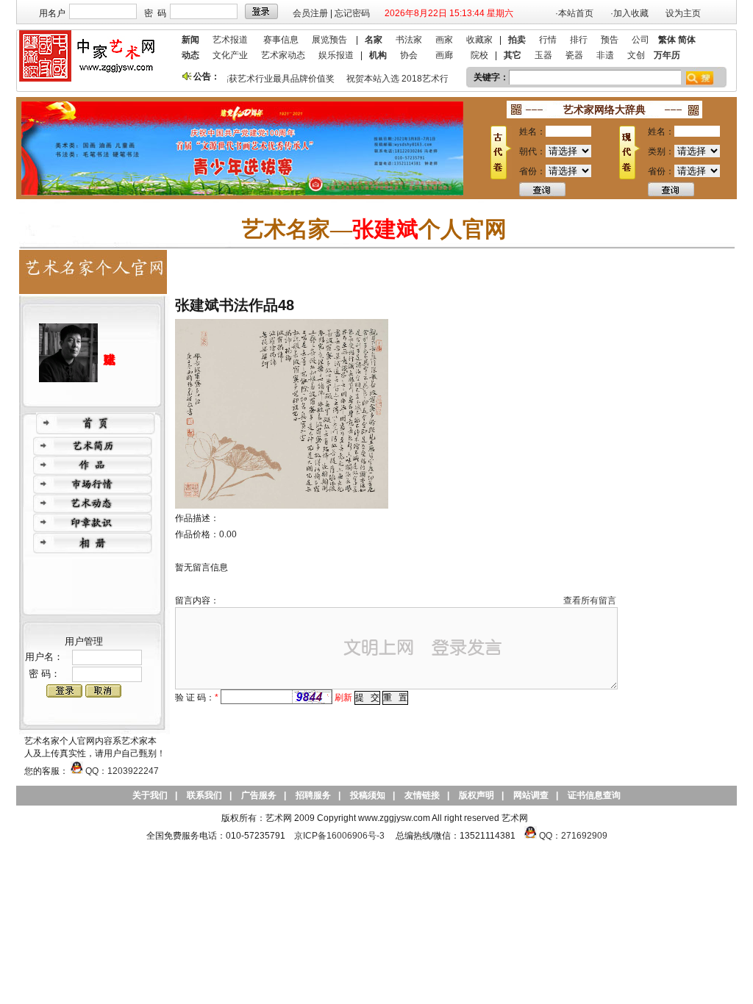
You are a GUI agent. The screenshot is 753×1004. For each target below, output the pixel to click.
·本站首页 (574, 13)
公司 (640, 40)
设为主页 (683, 13)
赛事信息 (281, 40)
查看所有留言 (589, 600)
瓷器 (574, 55)
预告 (609, 40)
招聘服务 (313, 795)
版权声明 (476, 795)
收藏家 (479, 40)
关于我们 (150, 795)
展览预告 (329, 40)
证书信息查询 (594, 795)
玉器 (543, 55)
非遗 (605, 55)
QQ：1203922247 (121, 771)
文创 (636, 55)
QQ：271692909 (573, 836)
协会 (409, 55)
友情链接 (422, 795)
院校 (479, 55)
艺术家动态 (283, 55)
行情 (548, 40)
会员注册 (310, 13)
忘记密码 (352, 13)
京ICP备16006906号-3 (339, 836)
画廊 (444, 55)
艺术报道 (230, 40)
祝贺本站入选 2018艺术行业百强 (405, 78)
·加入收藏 (629, 13)
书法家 (409, 40)
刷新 (343, 697)
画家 (444, 40)
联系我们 (204, 795)
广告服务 (258, 795)
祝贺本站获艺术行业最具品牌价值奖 (258, 78)
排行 (579, 40)
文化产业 (230, 55)
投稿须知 (367, 795)
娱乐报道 (336, 55)
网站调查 (531, 795)
